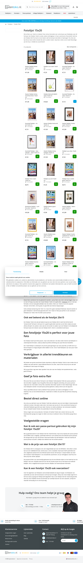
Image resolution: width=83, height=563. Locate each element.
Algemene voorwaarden (22, 559)
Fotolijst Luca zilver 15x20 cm (69, 151)
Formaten (16, 13)
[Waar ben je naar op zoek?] (27, 7)
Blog (25, 535)
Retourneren (8, 538)
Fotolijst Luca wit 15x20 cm (50, 179)
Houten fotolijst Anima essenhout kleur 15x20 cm (31, 95)
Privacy (31, 559)
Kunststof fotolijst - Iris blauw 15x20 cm (50, 262)
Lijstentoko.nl (12, 559)
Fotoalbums (57, 13)
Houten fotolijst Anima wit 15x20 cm (51, 124)
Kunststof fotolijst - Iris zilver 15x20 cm (68, 94)
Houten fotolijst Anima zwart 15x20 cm (31, 67)
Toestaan (65, 292)
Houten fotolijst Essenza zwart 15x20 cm (31, 262)
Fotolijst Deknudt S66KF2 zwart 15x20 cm (50, 94)
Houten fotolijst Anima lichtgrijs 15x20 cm (50, 151)
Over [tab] (65, 271)
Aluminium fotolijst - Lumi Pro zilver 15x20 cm (32, 207)
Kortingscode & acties (11, 541)
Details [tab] (42, 271)
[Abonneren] (76, 540)
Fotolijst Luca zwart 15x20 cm (51, 67)
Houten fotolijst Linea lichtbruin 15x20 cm (68, 262)
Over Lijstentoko (28, 533)
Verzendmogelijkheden (11, 535)
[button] (78, 281)
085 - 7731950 (50, 541)
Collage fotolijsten (38, 13)
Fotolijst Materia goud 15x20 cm (50, 207)
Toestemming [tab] (17, 271)
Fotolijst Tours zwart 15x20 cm (30, 179)
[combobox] (35, 7)
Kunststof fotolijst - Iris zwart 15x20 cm (68, 67)
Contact (7, 544)
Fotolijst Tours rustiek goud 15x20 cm (68, 179)
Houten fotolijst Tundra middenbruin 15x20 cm (68, 234)
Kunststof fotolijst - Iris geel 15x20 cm (31, 234)
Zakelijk (26, 538)
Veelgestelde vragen (10, 533)
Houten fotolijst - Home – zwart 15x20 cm (69, 207)
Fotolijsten (8, 13)
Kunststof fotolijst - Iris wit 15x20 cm (31, 124)
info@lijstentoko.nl (51, 538)
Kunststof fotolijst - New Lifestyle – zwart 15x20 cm (32, 151)
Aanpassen (40, 292)
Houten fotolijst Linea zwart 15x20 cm (49, 234)
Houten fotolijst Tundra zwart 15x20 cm (68, 124)
